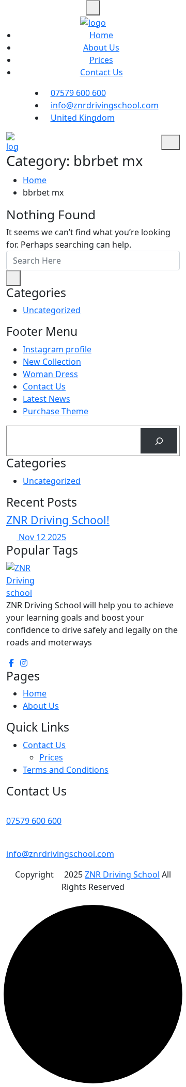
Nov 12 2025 (41, 537)
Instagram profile (57, 349)
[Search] (159, 440)
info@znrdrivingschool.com (105, 105)
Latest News (46, 398)
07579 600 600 (78, 93)
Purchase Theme (55, 411)
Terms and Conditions (66, 769)
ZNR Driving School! (58, 519)
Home (101, 35)
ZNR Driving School (122, 874)
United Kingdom (83, 117)
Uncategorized (52, 310)
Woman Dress (50, 374)
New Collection (52, 361)
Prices (101, 60)
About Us (101, 47)
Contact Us (101, 72)
